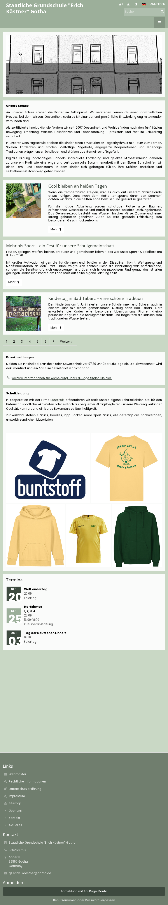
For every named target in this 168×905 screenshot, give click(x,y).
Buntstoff (58, 400)
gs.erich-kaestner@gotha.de (30, 873)
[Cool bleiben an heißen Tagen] (25, 200)
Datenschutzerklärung (25, 789)
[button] (136, 4)
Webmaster (17, 774)
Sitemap (15, 803)
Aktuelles (15, 825)
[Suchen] (162, 11)
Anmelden (157, 4)
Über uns (15, 811)
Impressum (17, 796)
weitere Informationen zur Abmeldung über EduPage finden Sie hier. (62, 378)
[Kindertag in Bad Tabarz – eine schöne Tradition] (25, 313)
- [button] (130, 4)
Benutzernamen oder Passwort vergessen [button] (84, 900)
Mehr (55, 230)
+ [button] (122, 4)
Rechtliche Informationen (27, 781)
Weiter (65, 342)
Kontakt (14, 818)
